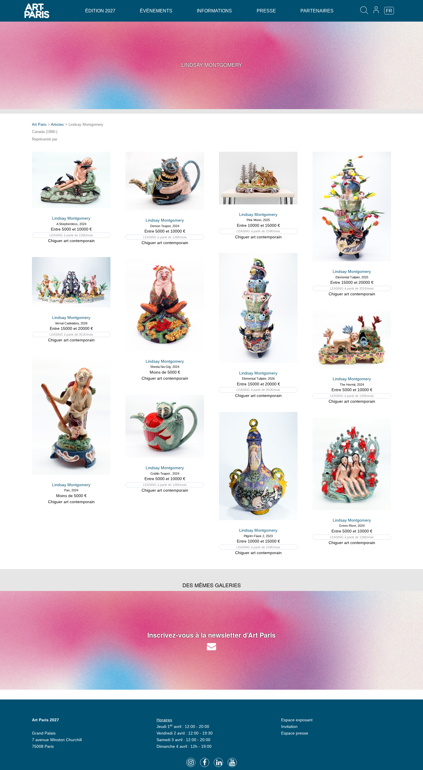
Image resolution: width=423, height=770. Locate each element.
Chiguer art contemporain (71, 240)
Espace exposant (297, 719)
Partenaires (317, 10)
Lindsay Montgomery (71, 218)
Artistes (57, 124)
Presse (266, 10)
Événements (156, 10)
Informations (214, 10)
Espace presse (294, 732)
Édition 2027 (100, 10)
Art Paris (39, 124)
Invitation (289, 726)
